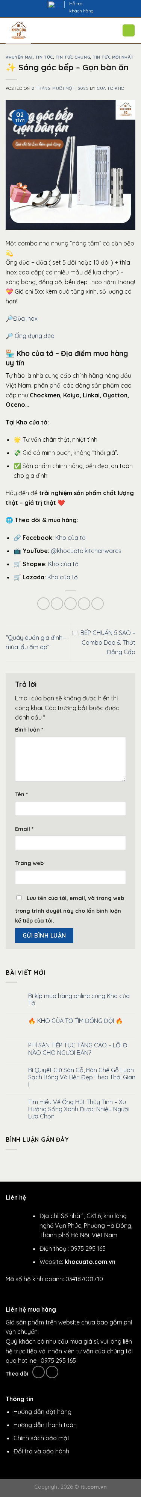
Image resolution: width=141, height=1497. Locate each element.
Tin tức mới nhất (113, 57)
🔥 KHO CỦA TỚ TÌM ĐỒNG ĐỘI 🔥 (75, 1020)
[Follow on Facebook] (38, 1372)
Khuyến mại (19, 57)
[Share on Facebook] (57, 603)
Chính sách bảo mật (42, 1438)
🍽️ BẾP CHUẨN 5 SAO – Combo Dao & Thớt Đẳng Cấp (103, 642)
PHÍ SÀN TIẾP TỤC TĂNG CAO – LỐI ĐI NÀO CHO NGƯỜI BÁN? (78, 1049)
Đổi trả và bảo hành (41, 1451)
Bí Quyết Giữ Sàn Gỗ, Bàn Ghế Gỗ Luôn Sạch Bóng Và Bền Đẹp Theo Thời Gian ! (81, 1077)
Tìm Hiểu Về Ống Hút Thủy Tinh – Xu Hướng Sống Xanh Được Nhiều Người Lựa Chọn (78, 1109)
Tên (21, 794)
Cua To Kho (110, 88)
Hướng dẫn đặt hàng (42, 1411)
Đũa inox (26, 318)
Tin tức (44, 57)
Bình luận (29, 729)
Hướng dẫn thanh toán (45, 1425)
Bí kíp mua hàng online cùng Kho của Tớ (79, 999)
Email (24, 829)
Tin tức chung (73, 57)
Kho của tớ (70, 537)
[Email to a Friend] (70, 603)
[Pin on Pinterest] (84, 603)
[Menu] (78, 30)
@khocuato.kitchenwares (86, 551)
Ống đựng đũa (35, 335)
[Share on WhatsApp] (43, 603)
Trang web (29, 863)
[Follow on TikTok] (52, 1372)
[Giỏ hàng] (129, 30)
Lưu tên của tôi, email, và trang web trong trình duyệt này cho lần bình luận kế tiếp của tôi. (69, 909)
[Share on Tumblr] (97, 603)
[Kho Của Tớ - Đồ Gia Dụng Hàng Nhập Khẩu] (34, 31)
